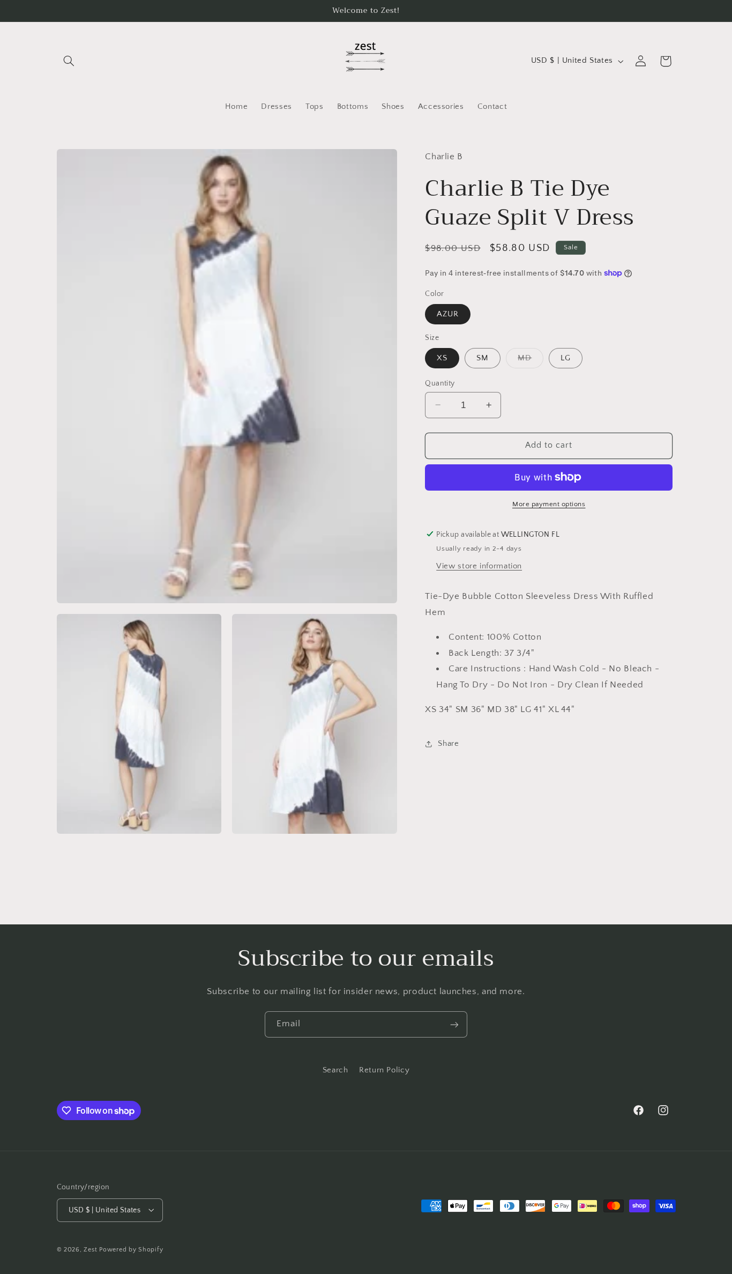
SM (482, 357)
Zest (90, 1249)
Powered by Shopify (131, 1249)
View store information (479, 565)
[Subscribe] (454, 1024)
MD (530, 360)
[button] (69, 61)
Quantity (439, 383)
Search (335, 1070)
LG (566, 357)
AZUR (448, 313)
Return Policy (384, 1070)
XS (442, 357)
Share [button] (448, 743)
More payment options (549, 504)
